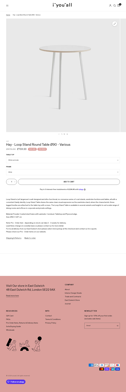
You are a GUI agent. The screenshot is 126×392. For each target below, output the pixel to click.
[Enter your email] (117, 326)
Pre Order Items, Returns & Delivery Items (22, 323)
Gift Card (9, 316)
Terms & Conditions (53, 319)
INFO (47, 311)
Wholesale (10, 330)
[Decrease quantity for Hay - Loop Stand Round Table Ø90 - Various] (8, 182)
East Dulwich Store (72, 300)
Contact (48, 316)
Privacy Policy (50, 323)
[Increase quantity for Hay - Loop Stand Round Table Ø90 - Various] (15, 182)
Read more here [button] (12, 296)
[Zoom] (114, 23)
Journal (68, 304)
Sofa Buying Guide (13, 326)
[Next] (67, 134)
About (67, 289)
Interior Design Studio (73, 293)
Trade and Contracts (73, 297)
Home (8, 15)
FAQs (8, 319)
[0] (118, 5)
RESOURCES (12, 311)
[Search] (115, 5)
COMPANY (69, 285)
